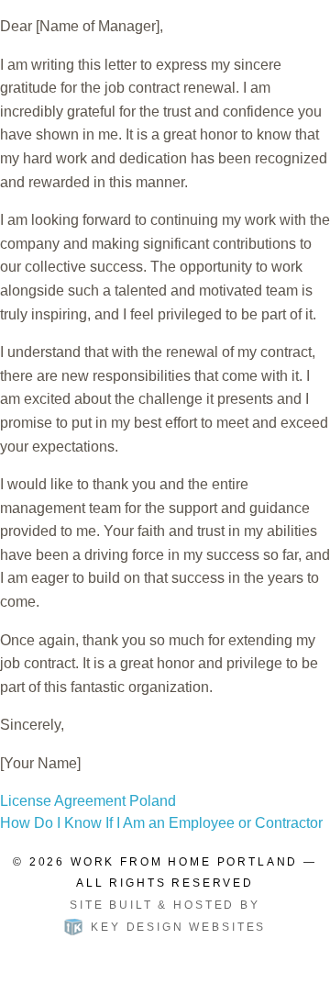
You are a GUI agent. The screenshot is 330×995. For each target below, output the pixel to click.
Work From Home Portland (184, 861)
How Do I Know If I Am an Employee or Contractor (161, 823)
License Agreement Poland (88, 801)
